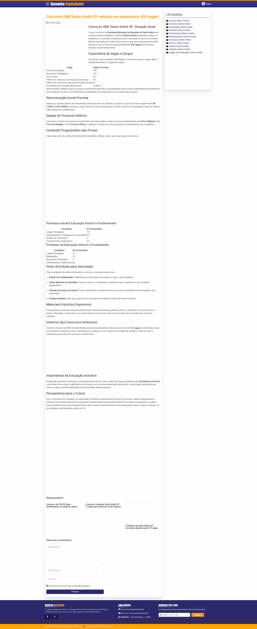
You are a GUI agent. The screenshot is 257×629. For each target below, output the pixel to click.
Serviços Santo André (180, 39)
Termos (48, 626)
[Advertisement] (66, 43)
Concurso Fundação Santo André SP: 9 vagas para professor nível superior (103, 505)
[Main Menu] (47, 4)
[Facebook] (47, 617)
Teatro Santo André (179, 46)
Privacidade (58, 626)
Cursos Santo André (179, 20)
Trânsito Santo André (179, 49)
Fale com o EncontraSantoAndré (134, 613)
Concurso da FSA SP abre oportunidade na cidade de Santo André (61, 506)
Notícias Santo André (179, 30)
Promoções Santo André (181, 33)
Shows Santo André (179, 43)
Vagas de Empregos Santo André (186, 52)
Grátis (148, 617)
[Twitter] (55, 617)
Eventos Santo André (179, 24)
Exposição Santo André (181, 27)
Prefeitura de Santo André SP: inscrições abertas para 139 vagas (142, 526)
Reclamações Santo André (182, 36)
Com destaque (137, 617)
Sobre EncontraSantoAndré (132, 609)
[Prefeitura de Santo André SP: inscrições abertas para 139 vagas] (143, 512)
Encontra (67, 3)
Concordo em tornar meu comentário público (69, 586)
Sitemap (67, 626)
